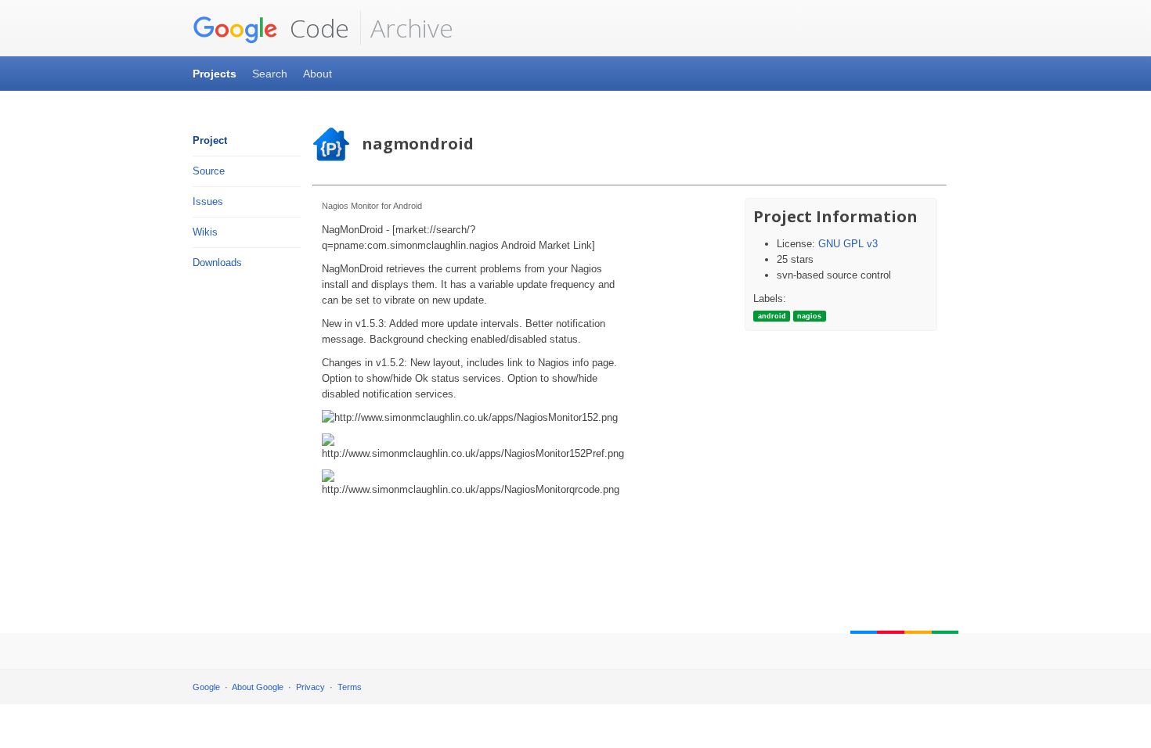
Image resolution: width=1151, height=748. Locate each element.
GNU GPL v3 (848, 244)
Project (210, 140)
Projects (214, 73)
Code (316, 28)
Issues (208, 201)
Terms (349, 687)
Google (206, 687)
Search (269, 73)
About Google (257, 687)
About (317, 73)
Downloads (217, 262)
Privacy (310, 687)
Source (209, 171)
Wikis (205, 232)
